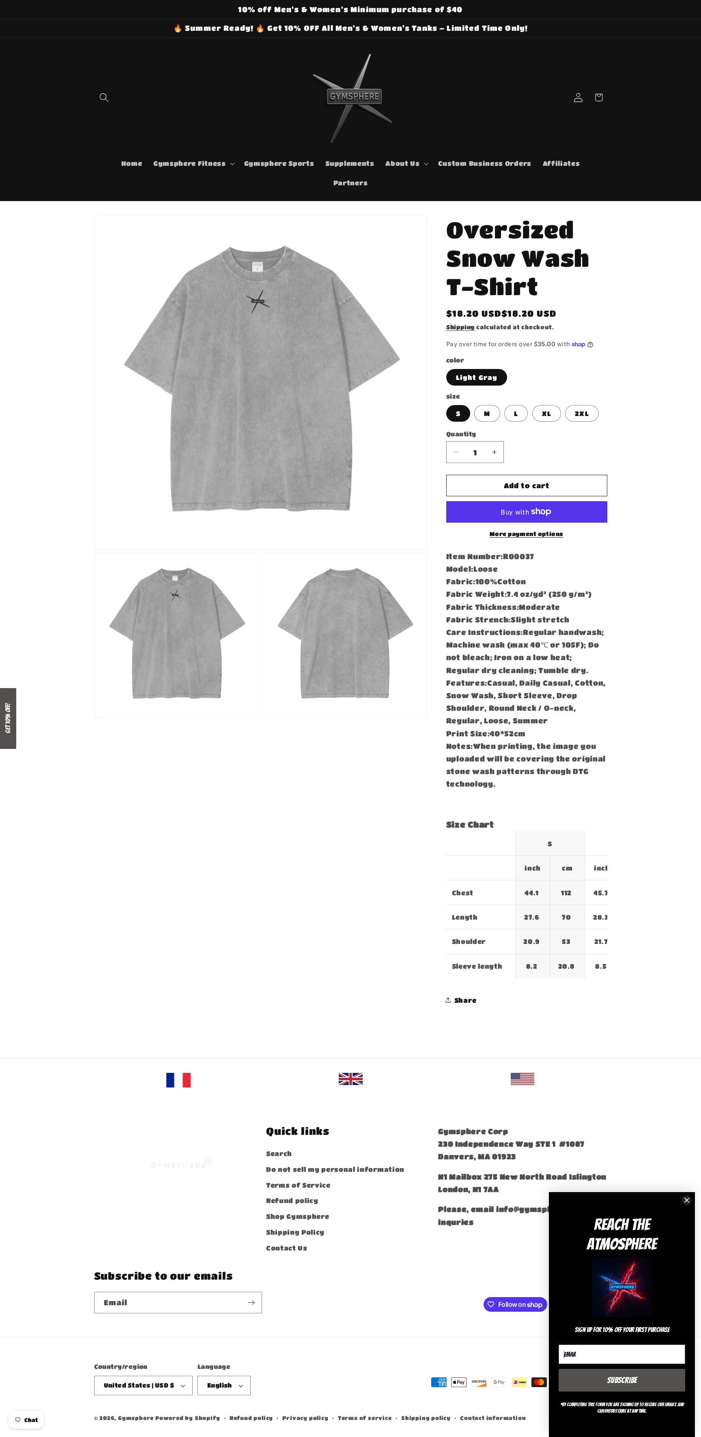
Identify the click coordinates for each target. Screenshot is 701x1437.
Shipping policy (426, 1418)
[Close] (687, 1200)
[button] (104, 97)
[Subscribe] (251, 1303)
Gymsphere (136, 1418)
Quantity (461, 434)
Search (279, 1153)
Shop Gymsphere (297, 1216)
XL (546, 413)
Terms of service (365, 1418)
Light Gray (477, 377)
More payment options (526, 534)
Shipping (460, 327)
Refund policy (292, 1200)
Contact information (493, 1418)
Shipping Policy (295, 1232)
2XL (582, 413)
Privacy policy (305, 1418)
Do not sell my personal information (335, 1169)
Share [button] (465, 1000)
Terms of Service (298, 1185)
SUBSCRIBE (622, 1380)
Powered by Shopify (187, 1418)
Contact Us (286, 1248)
